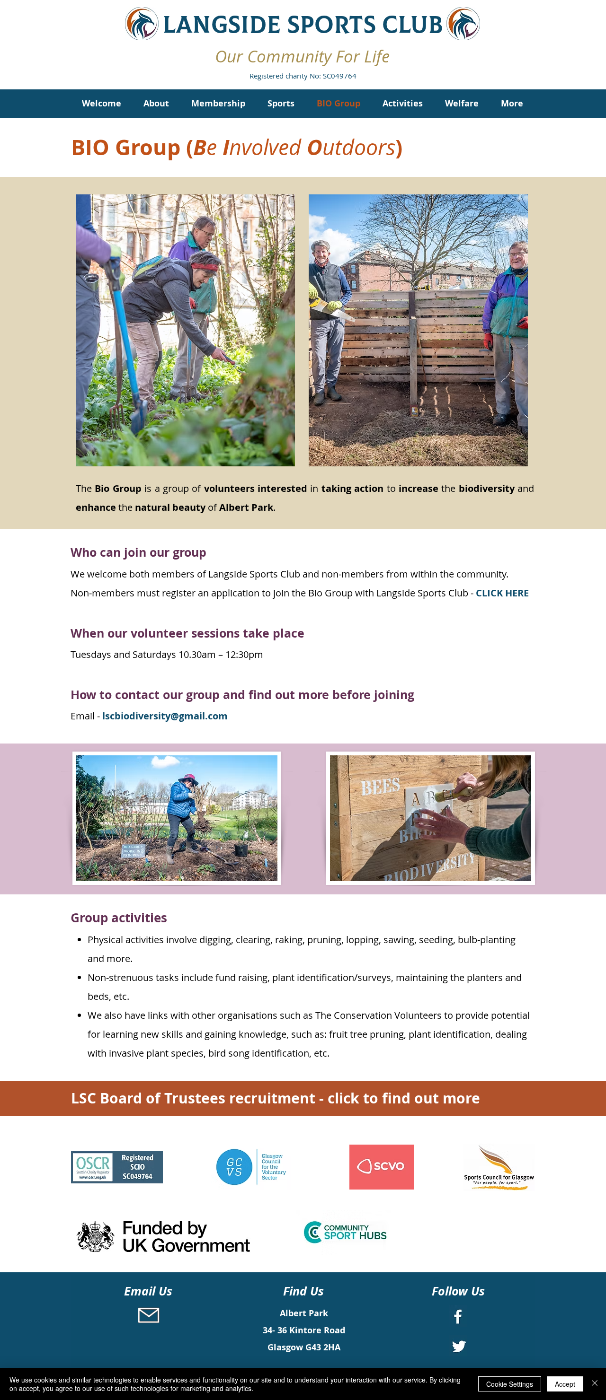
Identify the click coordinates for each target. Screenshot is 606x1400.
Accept (565, 1384)
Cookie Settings (509, 1384)
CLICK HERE (502, 592)
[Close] (594, 1383)
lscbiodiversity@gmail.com (165, 715)
